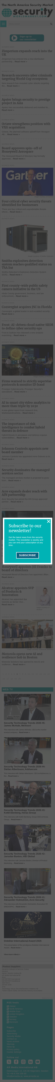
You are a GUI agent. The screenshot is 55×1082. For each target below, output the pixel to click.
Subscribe (27, 555)
